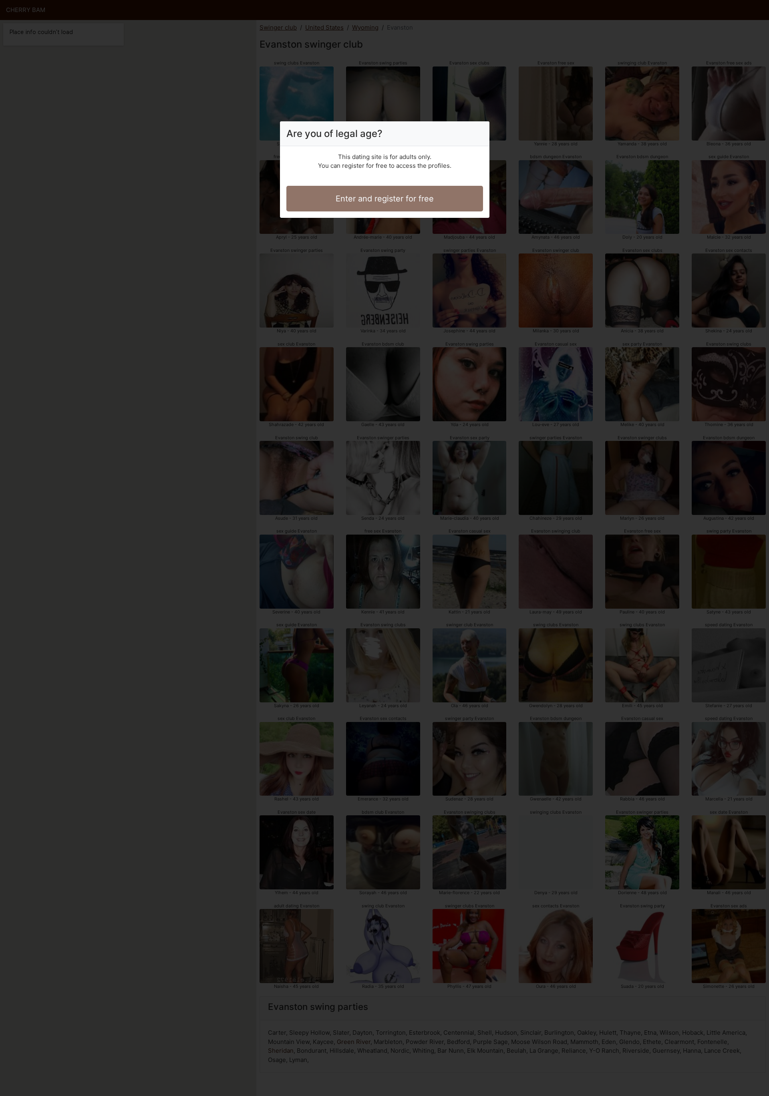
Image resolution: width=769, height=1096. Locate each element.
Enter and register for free (385, 198)
